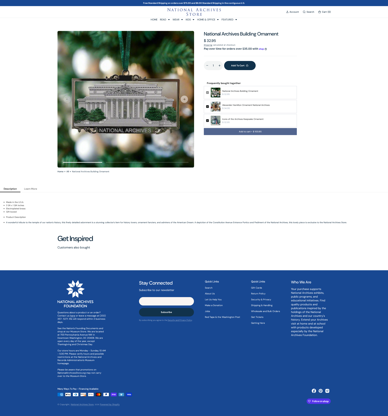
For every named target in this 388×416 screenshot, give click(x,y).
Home (60, 171)
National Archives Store (82, 404)
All (67, 171)
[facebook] (314, 390)
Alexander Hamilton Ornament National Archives (246, 105)
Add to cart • (250, 131)
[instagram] (327, 390)
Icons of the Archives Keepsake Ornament (242, 119)
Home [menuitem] (154, 19)
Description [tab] (10, 188)
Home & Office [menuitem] (206, 19)
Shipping (208, 45)
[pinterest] (320, 390)
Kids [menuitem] (188, 19)
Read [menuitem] (163, 19)
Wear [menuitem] (176, 19)
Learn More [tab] (30, 188)
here (72, 315)
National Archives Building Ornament (240, 91)
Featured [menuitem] (227, 19)
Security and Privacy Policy (180, 320)
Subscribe (166, 312)
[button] (292, 12)
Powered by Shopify (110, 404)
